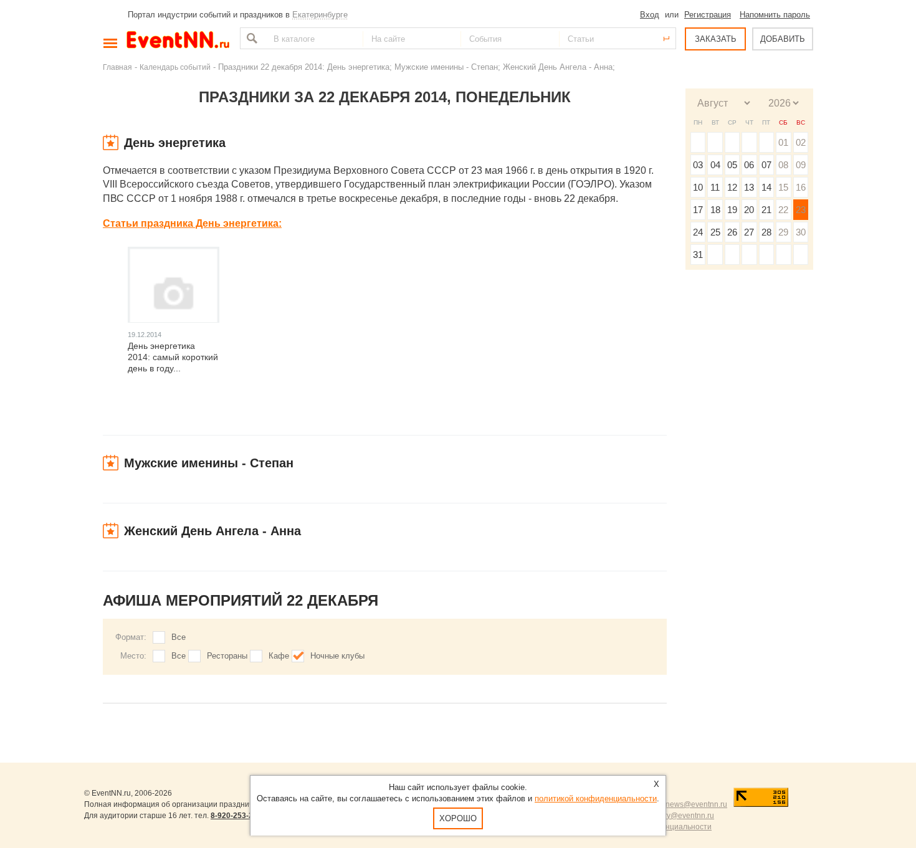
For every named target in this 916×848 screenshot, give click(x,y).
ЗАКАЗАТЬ (716, 39)
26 (732, 232)
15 (783, 187)
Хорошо (458, 818)
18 (715, 209)
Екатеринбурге (320, 14)
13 (749, 187)
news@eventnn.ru (696, 804)
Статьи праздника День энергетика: (192, 223)
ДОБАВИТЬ (782, 39)
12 (732, 187)
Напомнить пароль (775, 14)
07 (766, 165)
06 (749, 165)
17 (698, 209)
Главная (117, 67)
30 (801, 232)
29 (783, 232)
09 (801, 165)
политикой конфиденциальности (596, 798)
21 (766, 209)
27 (749, 232)
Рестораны (227, 655)
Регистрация (707, 14)
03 (698, 165)
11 (715, 187)
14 (766, 187)
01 (783, 142)
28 (766, 232)
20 (749, 209)
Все (178, 637)
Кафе (279, 655)
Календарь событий (175, 67)
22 (783, 209)
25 (715, 232)
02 (801, 142)
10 (698, 187)
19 (732, 209)
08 (783, 165)
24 (698, 232)
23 (801, 209)
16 (801, 187)
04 (715, 165)
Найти (250, 38)
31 (698, 254)
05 (732, 165)
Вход (649, 14)
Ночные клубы (337, 655)
